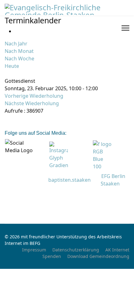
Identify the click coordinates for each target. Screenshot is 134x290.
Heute (12, 66)
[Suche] (6, 73)
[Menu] (125, 28)
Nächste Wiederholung (32, 103)
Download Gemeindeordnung (98, 256)
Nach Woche (19, 58)
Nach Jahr (16, 43)
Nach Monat (19, 51)
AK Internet (117, 250)
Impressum (34, 250)
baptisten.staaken (69, 179)
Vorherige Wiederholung (34, 95)
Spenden (51, 256)
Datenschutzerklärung (75, 250)
